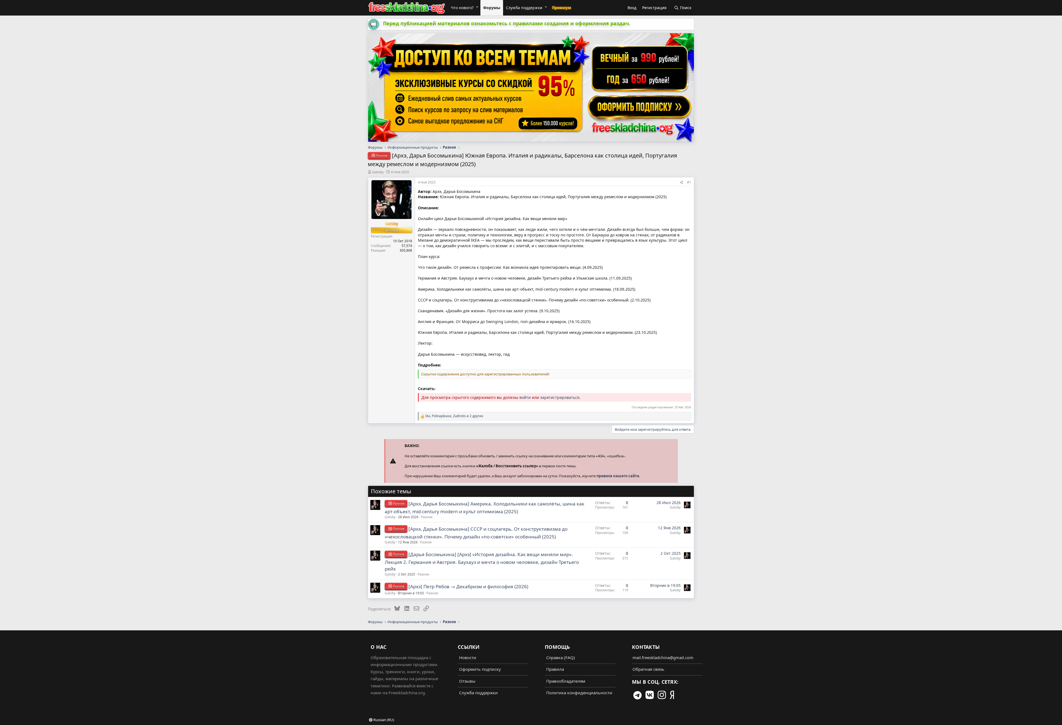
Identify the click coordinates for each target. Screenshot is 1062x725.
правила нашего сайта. (618, 475)
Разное (427, 517)
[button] (477, 7)
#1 (689, 182)
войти (525, 397)
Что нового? (462, 7)
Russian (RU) (383, 719)
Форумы (491, 7)
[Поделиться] (681, 182)
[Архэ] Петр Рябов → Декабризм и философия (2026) (468, 586)
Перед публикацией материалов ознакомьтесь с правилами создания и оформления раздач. (506, 23)
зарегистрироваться (559, 397)
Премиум (561, 7)
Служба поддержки (524, 7)
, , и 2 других (454, 416)
